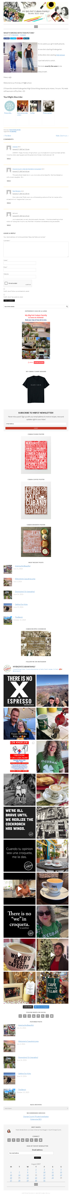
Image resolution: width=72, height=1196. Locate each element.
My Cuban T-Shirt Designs (36, 371)
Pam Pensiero (17, 191)
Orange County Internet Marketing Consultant (27, 169)
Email (6, 267)
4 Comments (23, 35)
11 (53, 1172)
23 (36, 1178)
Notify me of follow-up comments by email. (17, 291)
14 (19, 1175)
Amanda (15, 146)
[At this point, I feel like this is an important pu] (20, 856)
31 (44, 1180)
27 (11, 1180)
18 (53, 1175)
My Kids (19, 129)
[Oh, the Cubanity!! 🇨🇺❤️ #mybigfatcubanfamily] (20, 922)
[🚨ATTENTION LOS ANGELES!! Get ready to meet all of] (20, 757)
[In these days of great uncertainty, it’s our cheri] (52, 724)
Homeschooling (12, 129)
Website (6, 274)
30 (36, 1180)
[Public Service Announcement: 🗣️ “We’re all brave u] (20, 823)
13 (11, 1175)
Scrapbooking (13, 131)
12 (61, 1172)
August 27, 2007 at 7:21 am (21, 149)
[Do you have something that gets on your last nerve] (20, 691)
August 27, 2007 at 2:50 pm (21, 193)
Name (6, 260)
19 (61, 1175)
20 (11, 1178)
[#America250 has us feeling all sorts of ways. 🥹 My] (52, 691)
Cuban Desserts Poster (36, 525)
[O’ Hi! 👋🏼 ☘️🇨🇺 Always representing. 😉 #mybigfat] (52, 922)
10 (44, 1172)
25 (53, 1178)
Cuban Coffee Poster (36, 479)
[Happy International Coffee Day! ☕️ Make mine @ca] (52, 856)
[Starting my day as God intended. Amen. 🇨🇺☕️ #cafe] (52, 889)
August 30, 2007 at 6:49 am (21, 216)
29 (28, 1180)
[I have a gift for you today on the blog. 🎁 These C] (20, 988)
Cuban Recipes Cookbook (36, 629)
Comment (7, 240)
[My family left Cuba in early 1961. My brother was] (20, 790)
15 (28, 1175)
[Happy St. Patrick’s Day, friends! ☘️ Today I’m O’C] (52, 757)
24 (44, 1178)
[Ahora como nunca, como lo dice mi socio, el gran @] (52, 823)
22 (28, 1178)
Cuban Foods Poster (36, 434)
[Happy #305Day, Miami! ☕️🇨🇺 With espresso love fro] (52, 790)
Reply (9, 158)
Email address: (37, 1150)
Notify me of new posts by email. (13, 297)
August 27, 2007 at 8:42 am (21, 171)
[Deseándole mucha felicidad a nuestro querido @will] (20, 724)
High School (60, 55)
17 (44, 1175)
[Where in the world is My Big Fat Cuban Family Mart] (20, 889)
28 (19, 1180)
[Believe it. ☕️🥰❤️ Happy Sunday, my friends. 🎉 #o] (20, 955)
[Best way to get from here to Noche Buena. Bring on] (52, 988)
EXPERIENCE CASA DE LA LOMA (36, 311)
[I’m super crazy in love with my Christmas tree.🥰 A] (52, 955)
